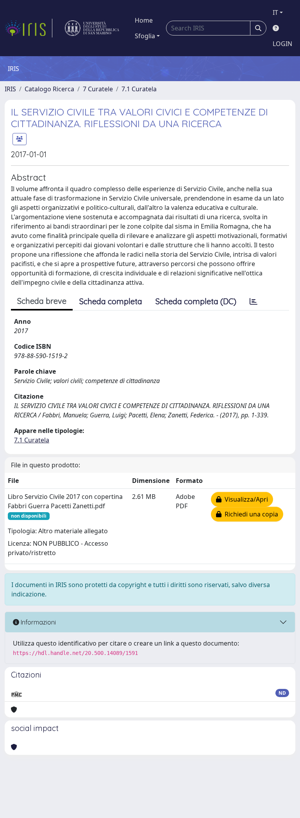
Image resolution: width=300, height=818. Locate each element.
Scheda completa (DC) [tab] (195, 301)
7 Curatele (98, 89)
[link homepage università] (92, 28)
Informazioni (37, 622)
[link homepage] (28, 28)
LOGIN (282, 43)
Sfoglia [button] (145, 36)
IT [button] (275, 12)
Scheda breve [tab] (41, 301)
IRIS (10, 89)
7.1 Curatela (139, 89)
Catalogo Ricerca (49, 89)
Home (144, 20)
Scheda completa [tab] (110, 301)
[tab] (253, 301)
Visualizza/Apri (244, 499)
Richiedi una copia (249, 514)
